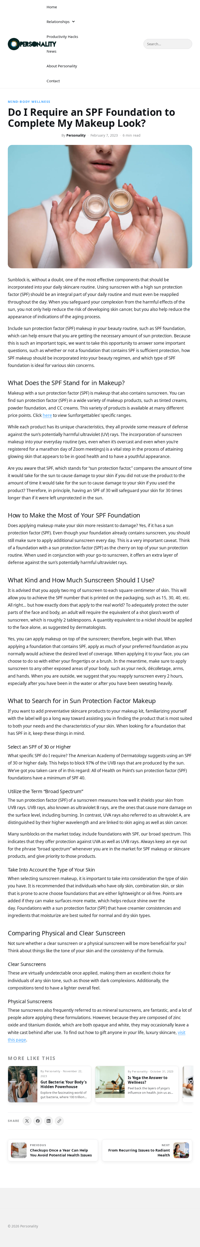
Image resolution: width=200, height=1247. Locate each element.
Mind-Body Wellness (29, 101)
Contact (53, 80)
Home (52, 6)
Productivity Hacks (62, 36)
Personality (76, 135)
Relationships (58, 21)
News (51, 51)
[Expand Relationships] (73, 21)
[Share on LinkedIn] (48, 1121)
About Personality (62, 65)
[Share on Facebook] (37, 1121)
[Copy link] (59, 1121)
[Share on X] (27, 1121)
